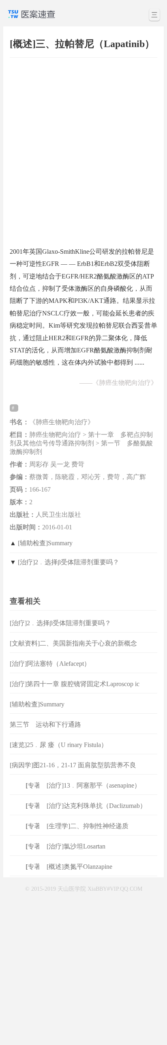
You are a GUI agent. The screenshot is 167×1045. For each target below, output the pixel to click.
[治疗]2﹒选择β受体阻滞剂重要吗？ (68, 562)
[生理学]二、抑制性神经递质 (87, 826)
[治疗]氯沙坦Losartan (76, 846)
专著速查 (38, 785)
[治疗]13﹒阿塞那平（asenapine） (94, 785)
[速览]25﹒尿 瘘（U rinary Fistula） (58, 744)
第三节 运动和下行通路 (45, 724)
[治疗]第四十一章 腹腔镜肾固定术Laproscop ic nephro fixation (74, 690)
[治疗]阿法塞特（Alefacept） (50, 663)
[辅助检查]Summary (45, 543)
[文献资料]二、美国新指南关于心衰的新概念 (73, 643)
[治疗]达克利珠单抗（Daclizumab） (96, 805)
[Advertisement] (83, 148)
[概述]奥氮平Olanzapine (79, 866)
